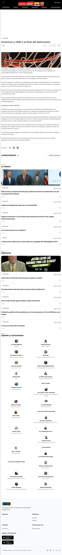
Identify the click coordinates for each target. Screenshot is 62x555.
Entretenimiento (55, 7)
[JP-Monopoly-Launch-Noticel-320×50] (31, 4)
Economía (25, 7)
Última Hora (6, 7)
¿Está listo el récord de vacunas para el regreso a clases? (21, 278)
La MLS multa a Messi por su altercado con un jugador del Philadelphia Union (29, 241)
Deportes (44, 7)
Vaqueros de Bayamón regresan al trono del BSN (19, 205)
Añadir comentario (54, 155)
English (34, 520)
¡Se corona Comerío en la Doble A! (13, 230)
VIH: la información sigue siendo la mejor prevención (20, 300)
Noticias (16, 7)
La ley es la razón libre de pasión (13, 325)
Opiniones (35, 7)
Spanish (34, 517)
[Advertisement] (31, 21)
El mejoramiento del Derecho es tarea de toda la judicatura (23, 289)
